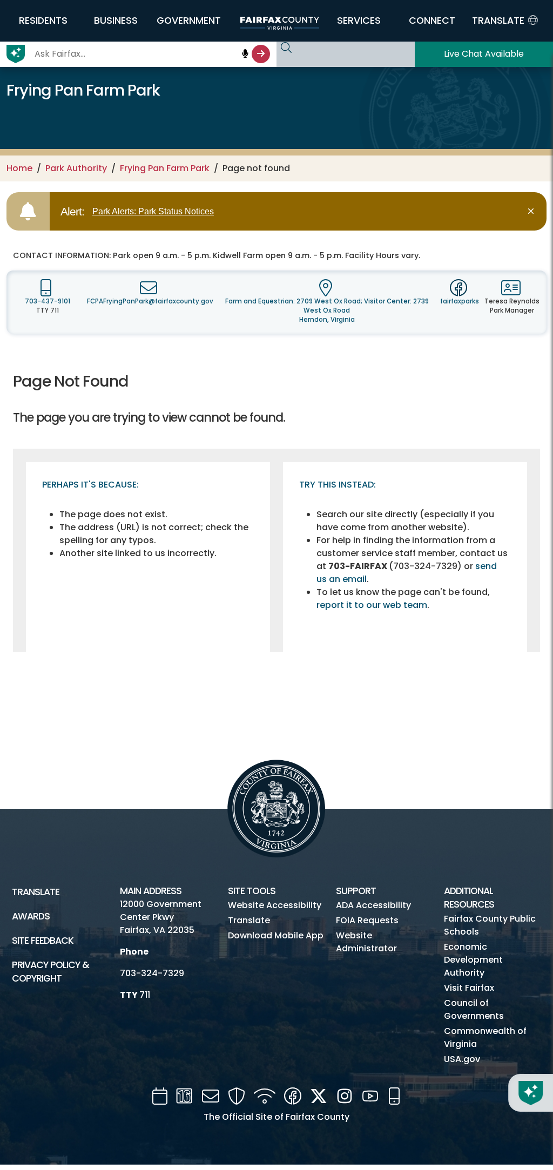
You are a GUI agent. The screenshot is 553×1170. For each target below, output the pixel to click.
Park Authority (76, 168)
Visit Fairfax (469, 988)
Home (19, 168)
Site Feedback (42, 940)
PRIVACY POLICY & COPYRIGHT (50, 971)
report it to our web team (371, 605)
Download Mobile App (275, 935)
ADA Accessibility (373, 905)
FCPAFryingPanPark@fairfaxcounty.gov (150, 301)
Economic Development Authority (473, 960)
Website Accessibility (274, 905)
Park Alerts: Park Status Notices (153, 211)
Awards (31, 916)
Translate (35, 891)
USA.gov (462, 1059)
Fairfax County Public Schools (490, 925)
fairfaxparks (459, 301)
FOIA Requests (367, 920)
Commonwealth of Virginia (485, 1037)
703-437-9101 (47, 301)
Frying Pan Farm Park (165, 168)
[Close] (532, 211)
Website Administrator (366, 942)
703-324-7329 (152, 973)
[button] (42, 20)
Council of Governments (474, 1009)
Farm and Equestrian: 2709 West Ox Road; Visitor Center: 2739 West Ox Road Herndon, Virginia (327, 310)
